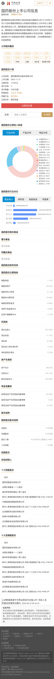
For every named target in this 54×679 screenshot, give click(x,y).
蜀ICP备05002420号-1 (16, 669)
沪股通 (46, 53)
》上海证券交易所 (7, 648)
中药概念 (17, 53)
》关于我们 (5, 634)
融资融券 (7, 53)
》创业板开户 (28, 636)
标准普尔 (36, 58)
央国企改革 (27, 53)
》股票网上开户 (27, 634)
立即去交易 (27, 105)
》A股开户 (39, 634)
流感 (46, 58)
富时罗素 (27, 58)
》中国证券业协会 (19, 645)
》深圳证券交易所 (22, 648)
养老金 (8, 58)
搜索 (48, 114)
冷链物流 (17, 58)
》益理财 (4, 639)
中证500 (36, 53)
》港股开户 (17, 636)
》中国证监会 (6, 645)
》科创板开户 (6, 636)
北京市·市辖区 (16, 92)
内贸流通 (7, 62)
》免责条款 (16, 634)
